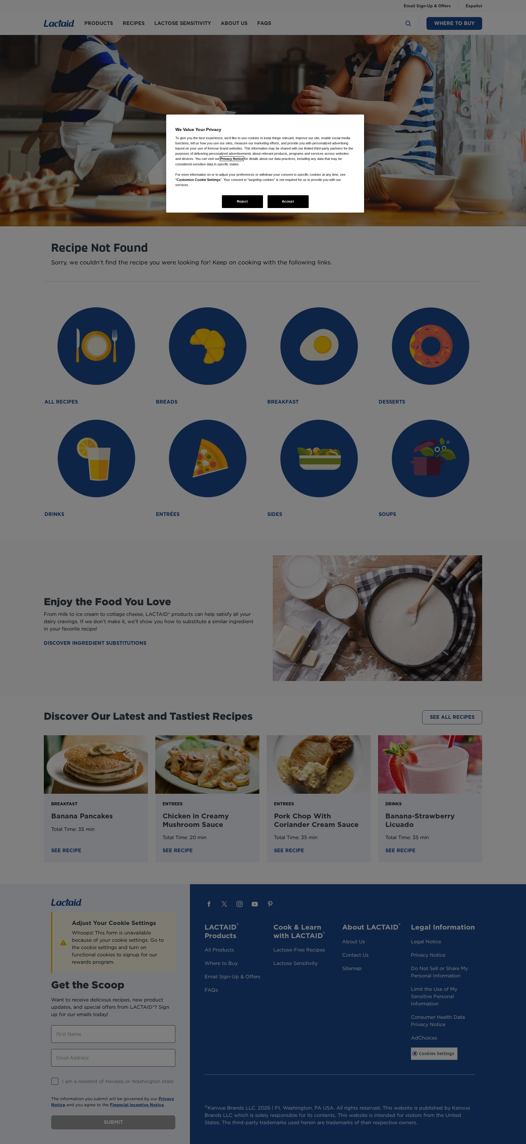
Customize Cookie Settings (198, 180)
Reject (242, 201)
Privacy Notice (231, 159)
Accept (288, 201)
